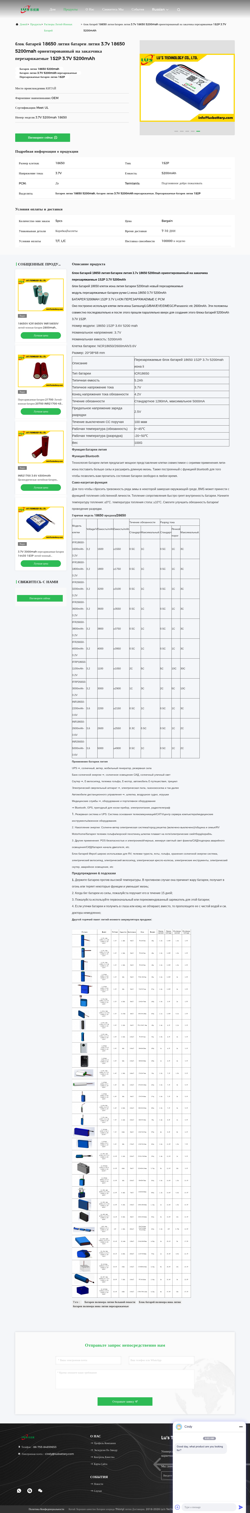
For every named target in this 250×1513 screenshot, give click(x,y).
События (138, 9)
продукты (35, 24)
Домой (23, 24)
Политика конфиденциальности (46, 1509)
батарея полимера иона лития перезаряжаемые (101, 1306)
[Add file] (177, 1507)
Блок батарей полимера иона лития (160, 1302)
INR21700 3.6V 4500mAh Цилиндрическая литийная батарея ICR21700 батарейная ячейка (37, 479)
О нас (90, 9)
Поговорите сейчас (40, 137)
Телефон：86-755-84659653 (39, 1447)
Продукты (71, 9)
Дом (52, 9)
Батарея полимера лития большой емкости (110, 1302)
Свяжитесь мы (113, 9)
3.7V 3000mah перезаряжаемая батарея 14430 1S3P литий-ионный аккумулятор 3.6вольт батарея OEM (41, 555)
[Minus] (241, 1427)
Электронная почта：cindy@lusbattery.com (47, 1454)
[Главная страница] (30, 9)
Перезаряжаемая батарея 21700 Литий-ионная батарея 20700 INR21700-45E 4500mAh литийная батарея (40, 403)
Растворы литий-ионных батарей (58, 27)
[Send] (241, 1507)
